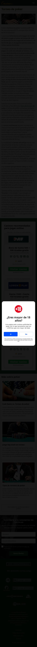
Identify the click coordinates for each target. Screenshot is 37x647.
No (26, 334)
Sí (10, 334)
